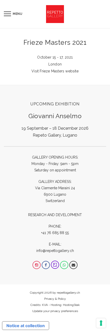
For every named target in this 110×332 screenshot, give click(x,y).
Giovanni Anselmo (55, 116)
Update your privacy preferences (55, 311)
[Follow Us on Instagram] (36, 265)
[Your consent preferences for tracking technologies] (101, 323)
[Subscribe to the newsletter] (73, 265)
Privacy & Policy (55, 299)
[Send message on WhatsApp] (64, 265)
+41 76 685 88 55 (55, 233)
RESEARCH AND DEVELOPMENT (55, 215)
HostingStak (71, 305)
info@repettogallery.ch (55, 251)
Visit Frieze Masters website (55, 71)
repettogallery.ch (68, 292)
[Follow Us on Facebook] (46, 265)
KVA (45, 305)
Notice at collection (25, 325)
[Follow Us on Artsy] (55, 265)
